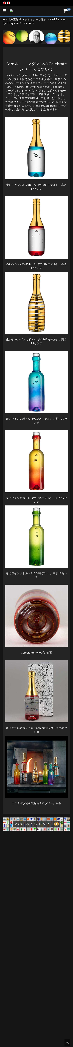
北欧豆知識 (14, 19)
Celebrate (28, 23)
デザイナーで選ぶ (35, 19)
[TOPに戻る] (67, 1044)
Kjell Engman (58, 19)
